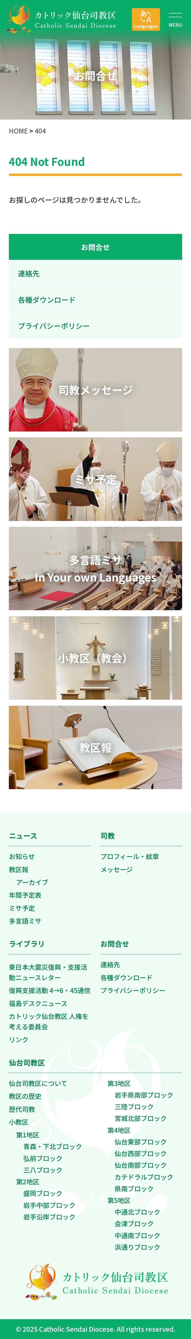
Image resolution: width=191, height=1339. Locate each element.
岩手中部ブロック (49, 1205)
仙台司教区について (38, 1083)
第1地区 (27, 1134)
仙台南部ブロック (141, 1165)
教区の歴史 (25, 1096)
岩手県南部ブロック (144, 1094)
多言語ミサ (25, 920)
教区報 (18, 869)
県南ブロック (134, 1188)
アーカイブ (32, 882)
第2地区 (27, 1181)
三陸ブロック (134, 1106)
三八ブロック (42, 1170)
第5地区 (119, 1200)
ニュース (23, 835)
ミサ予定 (22, 908)
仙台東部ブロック (141, 1141)
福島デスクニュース (38, 1003)
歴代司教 (22, 1109)
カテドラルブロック (144, 1176)
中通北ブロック (137, 1211)
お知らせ (22, 856)
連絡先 (29, 273)
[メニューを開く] (175, 19)
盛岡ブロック (42, 1193)
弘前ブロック (42, 1158)
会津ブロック (134, 1223)
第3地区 (119, 1083)
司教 (107, 835)
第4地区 (119, 1130)
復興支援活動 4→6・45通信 (49, 990)
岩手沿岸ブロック (49, 1216)
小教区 (18, 1122)
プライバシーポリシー (54, 325)
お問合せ (95, 247)
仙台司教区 (27, 1062)
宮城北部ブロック (141, 1118)
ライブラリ (27, 943)
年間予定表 (25, 895)
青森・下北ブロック (52, 1146)
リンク (18, 1039)
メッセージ (116, 869)
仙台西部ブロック (141, 1153)
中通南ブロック (137, 1235)
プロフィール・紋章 (129, 856)
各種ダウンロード (47, 299)
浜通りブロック (137, 1247)
